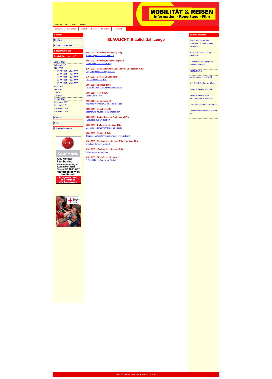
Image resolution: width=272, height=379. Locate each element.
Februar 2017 (60, 65)
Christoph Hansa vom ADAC (98, 144)
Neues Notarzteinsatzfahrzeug (99, 64)
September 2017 (61, 102)
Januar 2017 (59, 62)
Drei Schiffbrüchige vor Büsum (202, 83)
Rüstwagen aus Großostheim (98, 120)
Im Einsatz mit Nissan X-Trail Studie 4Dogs (104, 104)
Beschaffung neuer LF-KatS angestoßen (103, 112)
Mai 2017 (58, 89)
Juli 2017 (58, 96)
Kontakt (73, 24)
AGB (66, 24)
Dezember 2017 (61, 111)
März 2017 (58, 68)
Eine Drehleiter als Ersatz (96, 80)
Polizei (57, 123)
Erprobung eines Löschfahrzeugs (100, 56)
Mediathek (105, 29)
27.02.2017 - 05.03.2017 (67, 71)
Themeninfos (119, 29)
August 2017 (59, 99)
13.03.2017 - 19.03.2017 (67, 77)
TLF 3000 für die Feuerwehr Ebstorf (101, 160)
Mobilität (84, 29)
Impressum (58, 24)
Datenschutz (83, 24)
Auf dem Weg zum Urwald (201, 77)
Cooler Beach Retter (94, 96)
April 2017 (58, 86)
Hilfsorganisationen (63, 128)
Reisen (94, 29)
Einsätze (58, 40)
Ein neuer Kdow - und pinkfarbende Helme (104, 88)
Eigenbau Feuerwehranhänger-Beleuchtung (105, 128)
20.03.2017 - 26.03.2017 (67, 80)
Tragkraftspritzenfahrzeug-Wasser (100, 72)
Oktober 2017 (60, 105)
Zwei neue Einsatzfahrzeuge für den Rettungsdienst (108, 136)
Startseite (58, 29)
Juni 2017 (58, 93)
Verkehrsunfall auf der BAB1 (202, 89)
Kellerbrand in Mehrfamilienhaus (204, 105)
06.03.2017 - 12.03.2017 (67, 74)
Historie (57, 117)
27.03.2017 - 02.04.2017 (67, 83)
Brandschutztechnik (63, 45)
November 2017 (61, 108)
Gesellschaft (71, 29)
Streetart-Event (196, 71)
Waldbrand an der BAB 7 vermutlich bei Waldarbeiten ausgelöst (201, 43)
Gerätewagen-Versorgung (97, 152)
